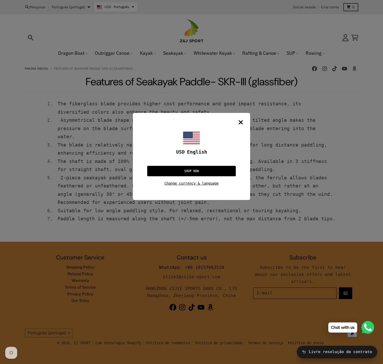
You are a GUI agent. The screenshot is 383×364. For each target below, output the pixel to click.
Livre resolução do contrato (340, 351)
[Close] (240, 122)
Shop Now (191, 171)
